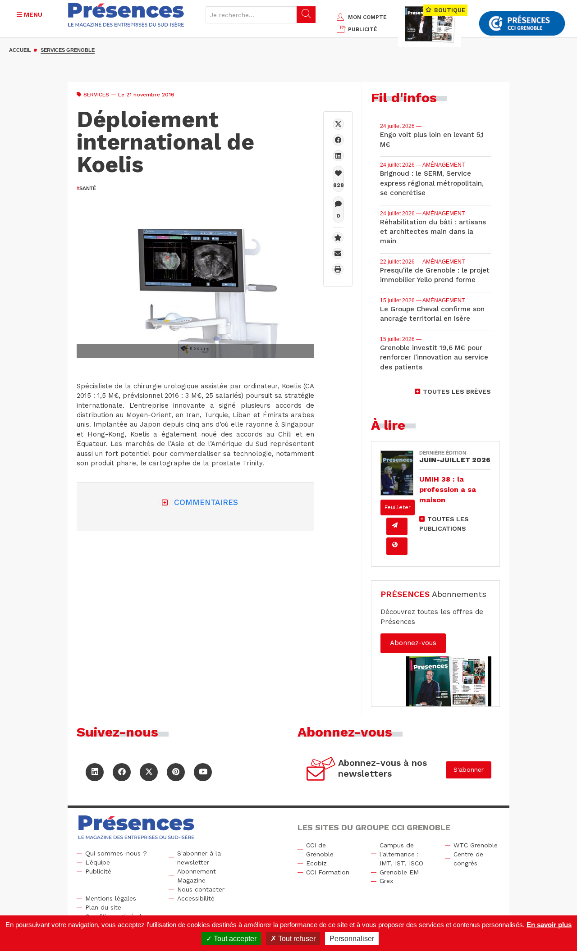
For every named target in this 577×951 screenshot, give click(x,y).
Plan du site (103, 907)
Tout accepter (234, 938)
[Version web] (397, 546)
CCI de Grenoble (320, 850)
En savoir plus (549, 924)
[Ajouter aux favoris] (337, 237)
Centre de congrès (468, 859)
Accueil (20, 50)
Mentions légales (110, 898)
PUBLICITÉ (362, 29)
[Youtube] (203, 772)
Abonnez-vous (413, 643)
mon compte (367, 17)
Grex (386, 880)
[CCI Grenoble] (522, 23)
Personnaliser (352, 938)
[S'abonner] (321, 770)
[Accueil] (126, 14)
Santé (86, 188)
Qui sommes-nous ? (116, 853)
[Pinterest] (176, 772)
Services (96, 94)
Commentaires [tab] (206, 502)
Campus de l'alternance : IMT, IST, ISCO (401, 854)
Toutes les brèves (457, 391)
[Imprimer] (337, 269)
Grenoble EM (399, 872)
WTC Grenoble (475, 845)
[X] (338, 124)
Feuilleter (398, 507)
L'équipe (97, 862)
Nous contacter (200, 889)
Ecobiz (316, 863)
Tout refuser (296, 938)
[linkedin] (338, 155)
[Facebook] (338, 140)
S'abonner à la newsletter (199, 858)
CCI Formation (327, 872)
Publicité (98, 871)
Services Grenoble (68, 50)
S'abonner (468, 769)
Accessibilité (196, 898)
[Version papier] (397, 526)
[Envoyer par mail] (337, 253)
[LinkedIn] (95, 772)
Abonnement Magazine (196, 876)
